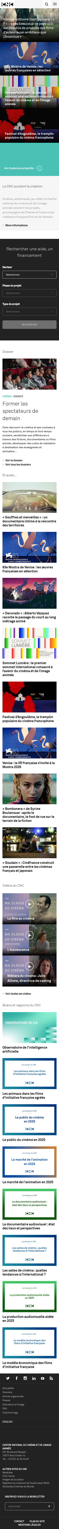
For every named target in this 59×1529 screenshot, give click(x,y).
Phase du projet (11, 285)
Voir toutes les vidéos (18, 993)
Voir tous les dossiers (18, 464)
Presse (6, 1400)
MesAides (7, 1472)
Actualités (8, 1388)
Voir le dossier (13, 460)
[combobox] (29, 275)
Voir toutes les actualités (19, 168)
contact (19, 1521)
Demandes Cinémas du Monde (18, 1486)
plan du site (37, 1521)
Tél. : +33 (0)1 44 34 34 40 (15, 1458)
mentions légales (29, 1524)
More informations (16, 225)
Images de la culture (13, 1479)
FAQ (4, 1408)
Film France (8, 1476)
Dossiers (7, 1392)
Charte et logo (10, 1412)
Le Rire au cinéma (20, 918)
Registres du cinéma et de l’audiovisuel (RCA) (25, 1483)
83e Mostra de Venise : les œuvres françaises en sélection (27, 68)
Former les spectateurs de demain (20, 410)
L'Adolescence (18, 950)
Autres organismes (13, 1396)
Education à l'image (13, 1404)
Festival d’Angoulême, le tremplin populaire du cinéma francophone (29, 135)
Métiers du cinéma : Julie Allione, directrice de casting (29, 978)
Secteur (7, 267)
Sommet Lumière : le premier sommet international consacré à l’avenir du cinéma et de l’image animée (29, 98)
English (7, 1421)
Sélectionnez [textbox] (13, 274)
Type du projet (11, 304)
